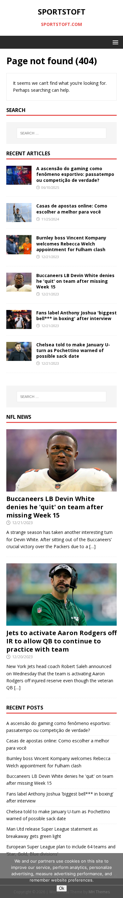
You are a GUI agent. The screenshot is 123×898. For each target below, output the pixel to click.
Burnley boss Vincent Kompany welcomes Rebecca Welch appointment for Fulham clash (71, 243)
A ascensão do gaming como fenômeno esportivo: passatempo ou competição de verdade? (75, 174)
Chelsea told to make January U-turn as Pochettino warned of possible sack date (73, 350)
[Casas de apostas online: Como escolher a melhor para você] (19, 218)
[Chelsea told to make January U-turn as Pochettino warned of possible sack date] (19, 357)
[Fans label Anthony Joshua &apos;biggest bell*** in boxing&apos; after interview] (19, 325)
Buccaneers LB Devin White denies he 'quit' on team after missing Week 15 (75, 281)
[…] (92, 546)
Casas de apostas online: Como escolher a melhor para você (71, 208)
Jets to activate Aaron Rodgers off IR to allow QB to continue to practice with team (61, 641)
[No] (115, 875)
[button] (114, 41)
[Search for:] (61, 133)
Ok (61, 888)
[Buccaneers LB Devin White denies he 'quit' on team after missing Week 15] (19, 288)
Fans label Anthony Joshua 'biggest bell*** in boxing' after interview (76, 315)
